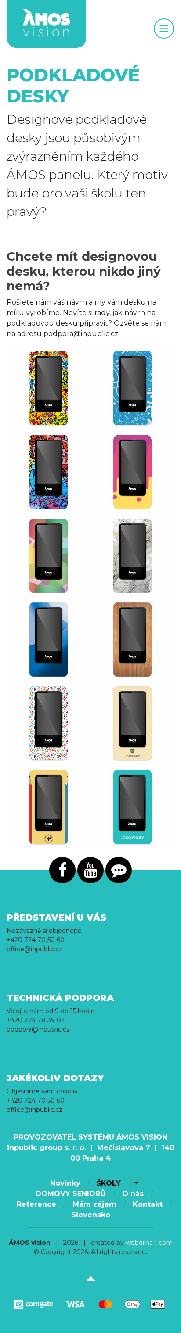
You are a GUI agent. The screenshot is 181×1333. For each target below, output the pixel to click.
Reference (36, 1204)
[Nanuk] (132, 472)
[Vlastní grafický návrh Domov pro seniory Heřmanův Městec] (132, 723)
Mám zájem (94, 1204)
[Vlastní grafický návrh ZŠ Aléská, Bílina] (48, 723)
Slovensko (90, 1215)
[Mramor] (132, 556)
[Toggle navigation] (164, 28)
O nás (133, 1194)
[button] (135, 1183)
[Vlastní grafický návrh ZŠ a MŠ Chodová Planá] (48, 807)
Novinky (65, 1183)
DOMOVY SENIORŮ (71, 1194)
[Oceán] (48, 639)
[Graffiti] (48, 472)
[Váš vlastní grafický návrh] (132, 807)
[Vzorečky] (132, 388)
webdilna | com (149, 1243)
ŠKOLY (110, 1183)
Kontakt (148, 1204)
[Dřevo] (132, 639)
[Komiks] (48, 388)
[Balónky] (48, 556)
